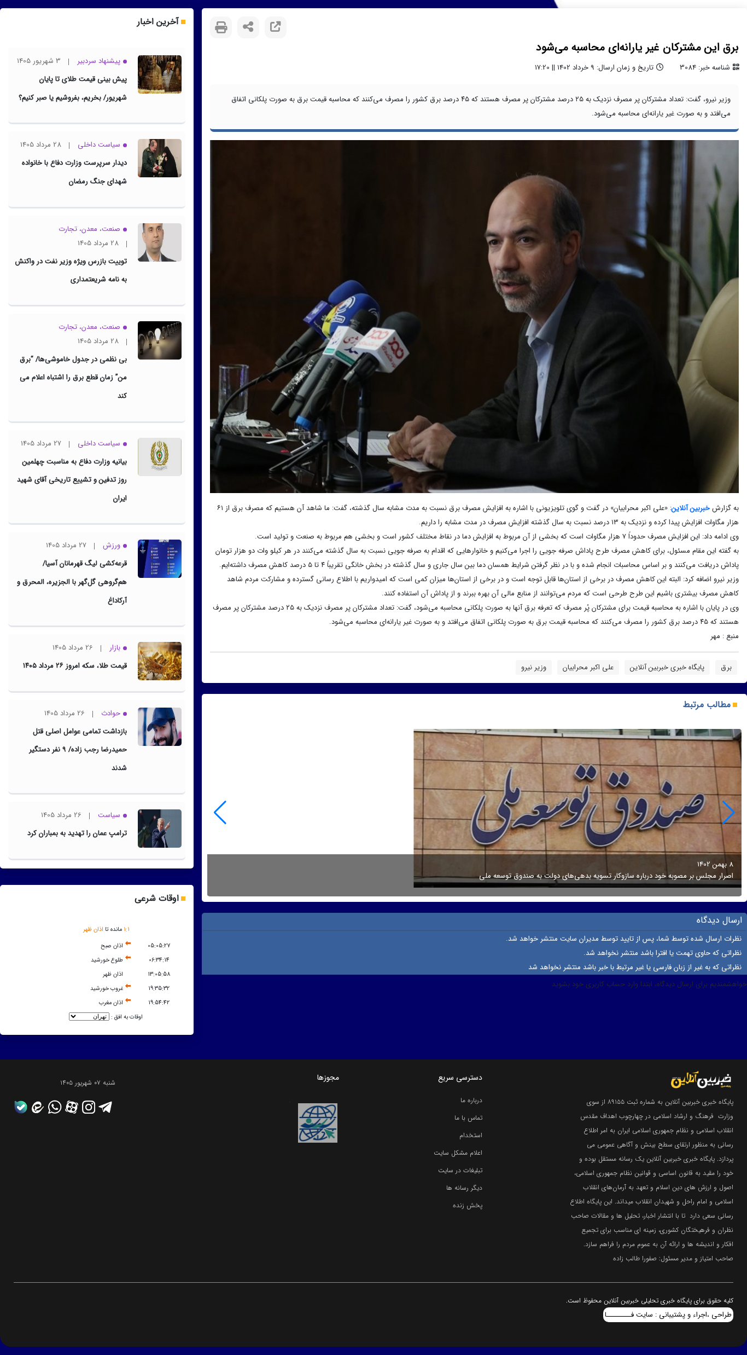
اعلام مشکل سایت (458, 1153)
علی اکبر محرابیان (588, 667)
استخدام (470, 1135)
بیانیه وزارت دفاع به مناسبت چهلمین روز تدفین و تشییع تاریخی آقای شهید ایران (72, 480)
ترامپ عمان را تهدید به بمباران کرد (77, 833)
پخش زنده (467, 1205)
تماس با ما (468, 1118)
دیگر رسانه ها (464, 1188)
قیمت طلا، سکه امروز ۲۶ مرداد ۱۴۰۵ (75, 665)
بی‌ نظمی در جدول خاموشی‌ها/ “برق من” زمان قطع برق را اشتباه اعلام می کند (73, 378)
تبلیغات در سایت (460, 1170)
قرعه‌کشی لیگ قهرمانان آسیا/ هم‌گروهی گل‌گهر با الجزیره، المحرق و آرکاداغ (72, 582)
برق (726, 667)
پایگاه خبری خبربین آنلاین (667, 667)
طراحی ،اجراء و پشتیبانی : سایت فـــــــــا (668, 1315)
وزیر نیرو (533, 667)
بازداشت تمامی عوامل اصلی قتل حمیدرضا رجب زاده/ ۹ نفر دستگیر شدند (78, 750)
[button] (220, 813)
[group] (474, 812)
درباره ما (471, 1100)
